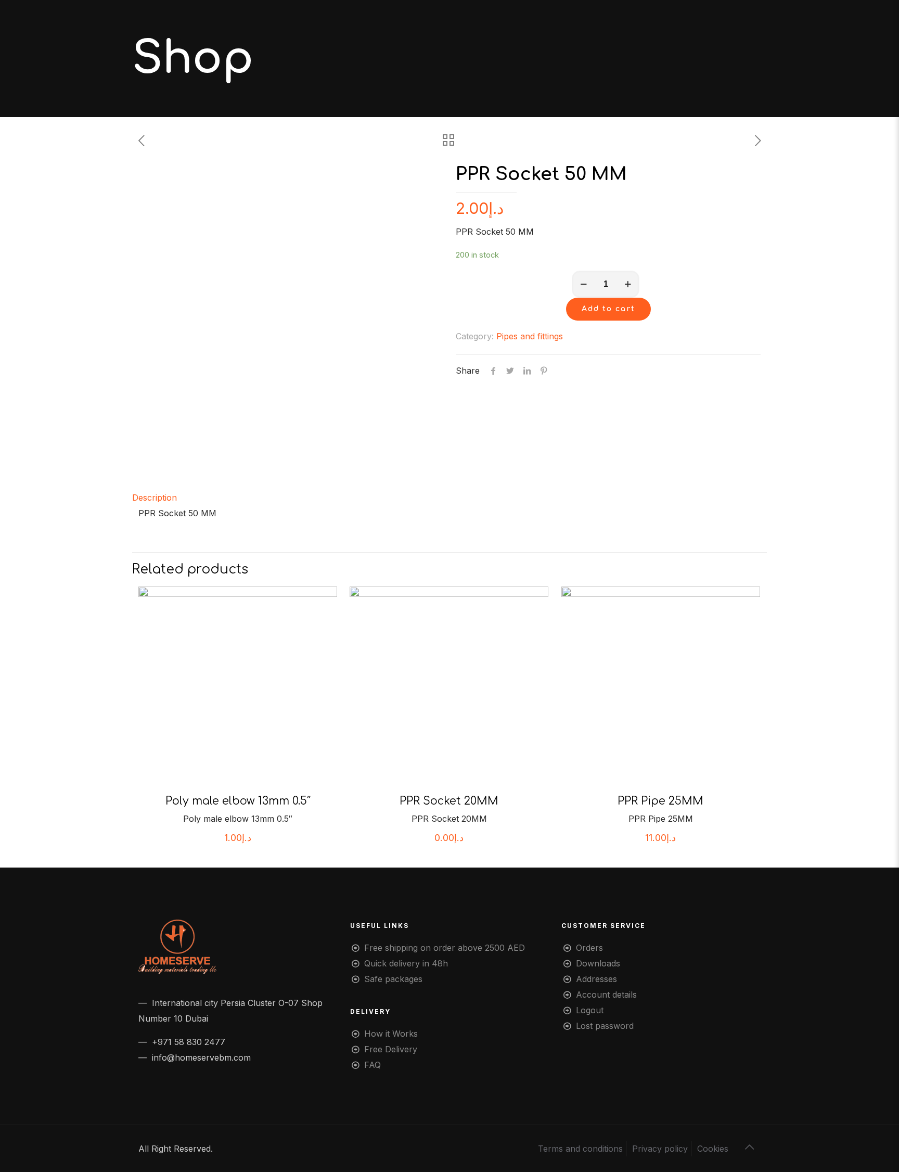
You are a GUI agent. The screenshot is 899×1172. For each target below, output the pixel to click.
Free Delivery (390, 1049)
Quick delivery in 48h (406, 963)
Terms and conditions (580, 1148)
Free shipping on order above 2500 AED (444, 947)
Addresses (596, 979)
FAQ (372, 1065)
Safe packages (393, 979)
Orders (589, 947)
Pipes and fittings (529, 336)
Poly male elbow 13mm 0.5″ (238, 801)
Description (154, 497)
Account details (606, 994)
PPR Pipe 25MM (660, 801)
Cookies (712, 1148)
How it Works (391, 1033)
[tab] (449, 497)
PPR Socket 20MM (449, 801)
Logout (589, 1010)
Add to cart (608, 309)
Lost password (605, 1026)
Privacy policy (660, 1148)
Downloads (598, 963)
